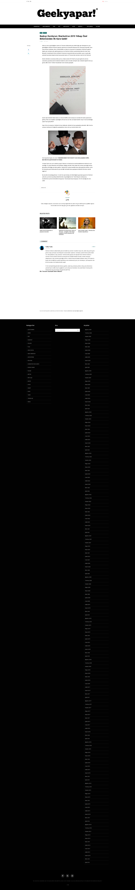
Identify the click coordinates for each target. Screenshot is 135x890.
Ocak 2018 (87, 683)
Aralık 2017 (87, 687)
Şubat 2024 (87, 432)
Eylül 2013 (87, 862)
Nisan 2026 (87, 343)
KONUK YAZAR (31, 367)
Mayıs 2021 (87, 546)
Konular (29, 370)
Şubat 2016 (87, 762)
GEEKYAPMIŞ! (31, 357)
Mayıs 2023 (87, 463)
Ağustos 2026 (88, 329)
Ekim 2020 (87, 570)
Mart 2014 (87, 841)
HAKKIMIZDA (36, 26)
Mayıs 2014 (87, 835)
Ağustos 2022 (88, 494)
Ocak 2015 (87, 807)
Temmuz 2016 (88, 745)
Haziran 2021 (88, 542)
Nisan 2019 (87, 632)
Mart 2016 (87, 759)
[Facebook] (28, 49)
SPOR (29, 391)
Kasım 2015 (87, 773)
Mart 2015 (87, 800)
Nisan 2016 (87, 755)
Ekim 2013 (87, 859)
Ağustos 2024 (88, 412)
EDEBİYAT (80, 26)
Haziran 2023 (88, 460)
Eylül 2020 (87, 573)
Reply (94, 246)
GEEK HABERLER (46, 26)
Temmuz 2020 (88, 580)
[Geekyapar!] (67, 14)
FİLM (54, 26)
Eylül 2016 (87, 738)
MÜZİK (29, 381)
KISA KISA (30, 360)
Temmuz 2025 (88, 374)
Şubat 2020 (87, 597)
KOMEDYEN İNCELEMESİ (33, 364)
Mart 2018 (87, 676)
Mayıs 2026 (87, 340)
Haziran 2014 (88, 831)
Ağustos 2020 (88, 577)
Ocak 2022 (87, 518)
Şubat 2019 (87, 639)
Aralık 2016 (87, 728)
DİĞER (29, 333)
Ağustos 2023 (88, 453)
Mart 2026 (87, 346)
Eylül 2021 (87, 532)
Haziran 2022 (88, 501)
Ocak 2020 (87, 601)
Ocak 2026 (87, 353)
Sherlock (43, 187)
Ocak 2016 (87, 766)
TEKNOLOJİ (30, 398)
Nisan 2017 (87, 714)
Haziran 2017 (88, 707)
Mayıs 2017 (87, 711)
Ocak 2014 (87, 848)
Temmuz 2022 (88, 498)
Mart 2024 (87, 429)
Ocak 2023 (87, 477)
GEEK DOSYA (66, 26)
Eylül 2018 (87, 656)
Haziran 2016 (88, 749)
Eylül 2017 (87, 697)
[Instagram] (72, 876)
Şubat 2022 (87, 515)
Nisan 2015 (87, 797)
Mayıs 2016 (87, 752)
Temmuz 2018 (88, 663)
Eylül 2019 (87, 615)
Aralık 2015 (87, 769)
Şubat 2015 (87, 804)
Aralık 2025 (87, 357)
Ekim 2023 (87, 446)
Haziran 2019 (88, 625)
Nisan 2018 (87, 673)
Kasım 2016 (87, 731)
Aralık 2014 (87, 810)
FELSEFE (30, 343)
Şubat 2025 (87, 391)
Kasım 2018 (87, 649)
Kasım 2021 (87, 525)
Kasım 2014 (87, 814)
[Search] (103, 1)
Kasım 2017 (87, 690)
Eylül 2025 (87, 367)
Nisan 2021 (87, 549)
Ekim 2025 (87, 364)
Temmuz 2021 (88, 539)
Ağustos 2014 (88, 824)
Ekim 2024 (87, 405)
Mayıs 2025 (87, 381)
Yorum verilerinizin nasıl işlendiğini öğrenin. (73, 311)
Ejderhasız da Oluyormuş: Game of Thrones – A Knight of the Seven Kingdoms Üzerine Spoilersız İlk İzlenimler (67, 232)
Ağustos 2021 (88, 535)
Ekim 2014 (87, 817)
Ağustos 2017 (88, 700)
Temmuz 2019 (88, 621)
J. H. (42, 41)
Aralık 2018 (87, 645)
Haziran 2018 (88, 666)
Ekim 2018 (87, 652)
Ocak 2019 (87, 642)
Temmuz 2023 (88, 456)
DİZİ (59, 26)
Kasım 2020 (87, 566)
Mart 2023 (87, 470)
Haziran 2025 (88, 377)
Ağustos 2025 (88, 370)
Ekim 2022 (87, 487)
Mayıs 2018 (87, 670)
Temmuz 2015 (88, 786)
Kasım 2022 (87, 484)
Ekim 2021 (87, 529)
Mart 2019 (87, 635)
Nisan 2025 (87, 384)
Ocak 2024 (87, 436)
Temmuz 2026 (88, 333)
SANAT (29, 388)
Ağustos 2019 (88, 618)
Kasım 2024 (87, 401)
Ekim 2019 (87, 611)
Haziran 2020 (88, 584)
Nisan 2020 (87, 590)
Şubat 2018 (87, 680)
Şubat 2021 (87, 556)
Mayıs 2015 (87, 793)
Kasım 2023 (87, 443)
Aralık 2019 (87, 604)
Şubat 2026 (87, 350)
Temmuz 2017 (88, 704)
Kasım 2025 (87, 360)
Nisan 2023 (87, 467)
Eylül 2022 (87, 491)
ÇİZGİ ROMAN (31, 329)
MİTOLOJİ (30, 377)
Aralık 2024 (87, 398)
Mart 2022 (87, 511)
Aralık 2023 (87, 439)
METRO (44, 32)
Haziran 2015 (88, 790)
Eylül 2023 (87, 450)
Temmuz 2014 (88, 828)
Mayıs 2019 (87, 628)
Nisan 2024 (87, 425)
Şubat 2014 (87, 845)
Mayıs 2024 (87, 422)
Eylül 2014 (87, 821)
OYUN (73, 26)
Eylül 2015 (87, 780)
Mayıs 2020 (87, 587)
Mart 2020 (87, 594)
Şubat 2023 (87, 474)
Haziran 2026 (88, 336)
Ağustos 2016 (88, 742)
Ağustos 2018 (88, 659)
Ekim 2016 (87, 735)
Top (68, 884)
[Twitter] (28, 53)
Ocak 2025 (87, 395)
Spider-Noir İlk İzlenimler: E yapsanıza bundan (46, 231)
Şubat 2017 (87, 721)
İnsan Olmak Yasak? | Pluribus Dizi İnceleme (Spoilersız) (86, 231)
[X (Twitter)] (67, 876)
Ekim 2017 (87, 694)
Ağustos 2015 (88, 783)
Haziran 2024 (88, 419)
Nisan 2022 (87, 508)
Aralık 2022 (87, 480)
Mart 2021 (87, 553)
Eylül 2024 (87, 408)
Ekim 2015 (87, 776)
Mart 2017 (87, 718)
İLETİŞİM (98, 26)
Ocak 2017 (87, 725)
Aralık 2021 (87, 522)
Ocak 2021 (87, 560)
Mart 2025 (87, 388)
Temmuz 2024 (88, 415)
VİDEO (29, 401)
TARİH (29, 395)
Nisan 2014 (87, 838)
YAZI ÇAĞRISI (90, 26)
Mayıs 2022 (87, 505)
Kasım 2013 (87, 855)
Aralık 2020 (87, 563)
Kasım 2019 (87, 608)
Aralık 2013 (87, 852)
